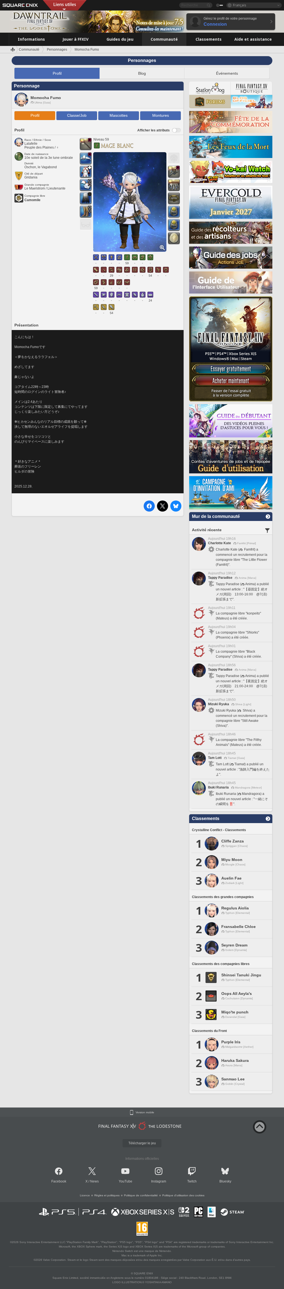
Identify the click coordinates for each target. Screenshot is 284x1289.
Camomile (32, 200)
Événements (227, 73)
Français (239, 5)
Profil (57, 73)
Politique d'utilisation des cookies (183, 1195)
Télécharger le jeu (142, 1143)
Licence (85, 1195)
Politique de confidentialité (141, 1195)
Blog (142, 73)
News (94, 1181)
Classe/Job (77, 115)
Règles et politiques (107, 1195)
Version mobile (145, 1112)
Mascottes (119, 115)
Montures (160, 115)
